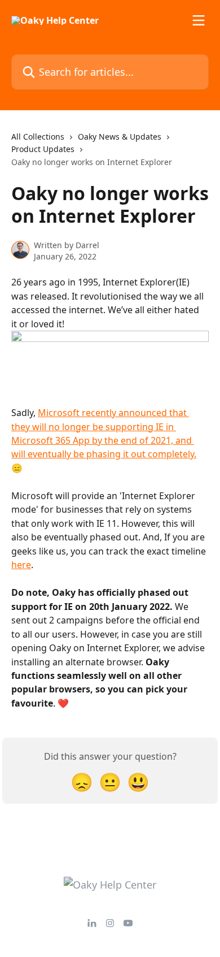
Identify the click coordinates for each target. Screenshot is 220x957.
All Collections (37, 136)
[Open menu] (198, 20)
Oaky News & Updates (119, 136)
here (21, 564)
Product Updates (42, 149)
